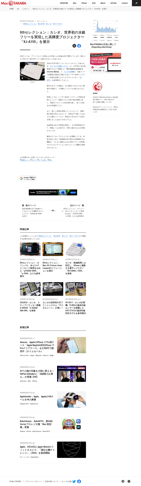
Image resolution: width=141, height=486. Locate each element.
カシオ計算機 (69, 72)
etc (18, 9)
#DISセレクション (30, 24)
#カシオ (49, 24)
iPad (93, 3)
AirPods (113, 3)
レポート (26, 9)
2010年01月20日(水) (27, 21)
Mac (74, 3)
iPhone (84, 3)
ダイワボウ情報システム (59, 66)
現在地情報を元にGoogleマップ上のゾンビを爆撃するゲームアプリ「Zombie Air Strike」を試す (32, 210)
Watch (103, 3)
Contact (125, 3)
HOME (12, 9)
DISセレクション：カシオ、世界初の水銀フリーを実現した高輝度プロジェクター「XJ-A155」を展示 (70, 9)
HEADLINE (64, 3)
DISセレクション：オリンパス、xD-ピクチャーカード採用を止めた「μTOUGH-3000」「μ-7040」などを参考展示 (73, 210)
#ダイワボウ (57, 24)
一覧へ (52, 211)
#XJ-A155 (41, 24)
